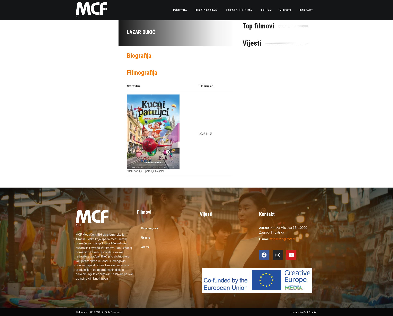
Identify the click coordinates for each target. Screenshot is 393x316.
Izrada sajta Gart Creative (303, 312)
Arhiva (266, 10)
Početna (180, 10)
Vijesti (285, 10)
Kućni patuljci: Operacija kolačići (145, 171)
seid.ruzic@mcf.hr (282, 239)
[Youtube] (291, 255)
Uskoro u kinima (239, 10)
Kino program (206, 10)
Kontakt (306, 10)
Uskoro (145, 237)
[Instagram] (278, 255)
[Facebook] (264, 255)
